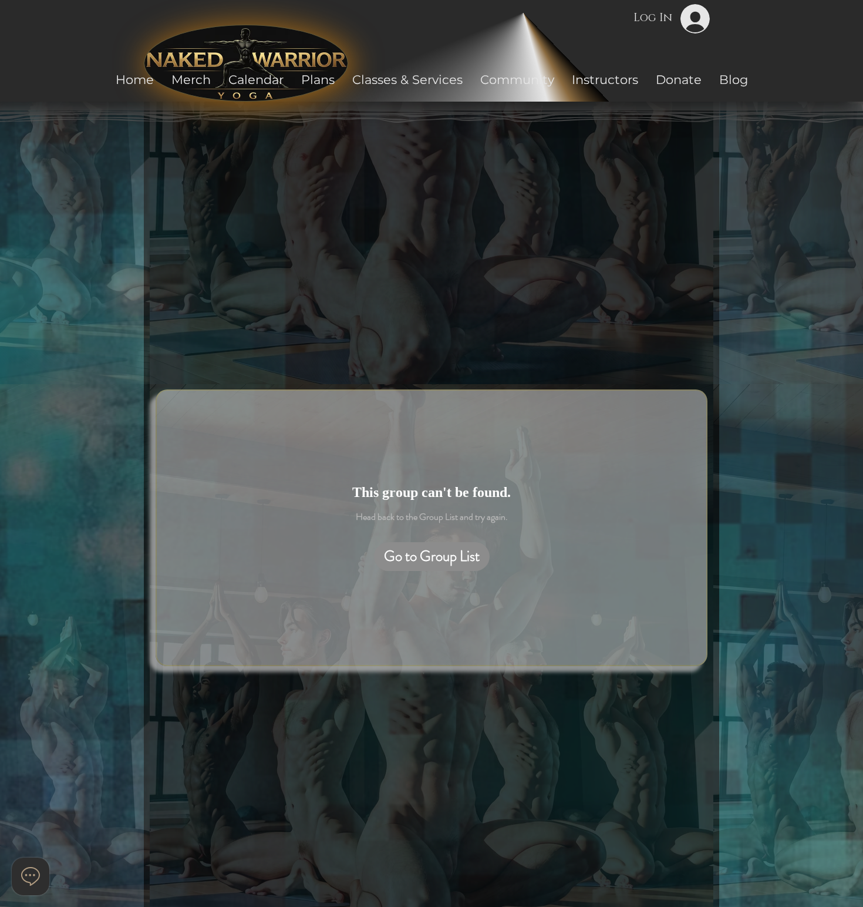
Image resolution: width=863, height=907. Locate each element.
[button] (517, 79)
